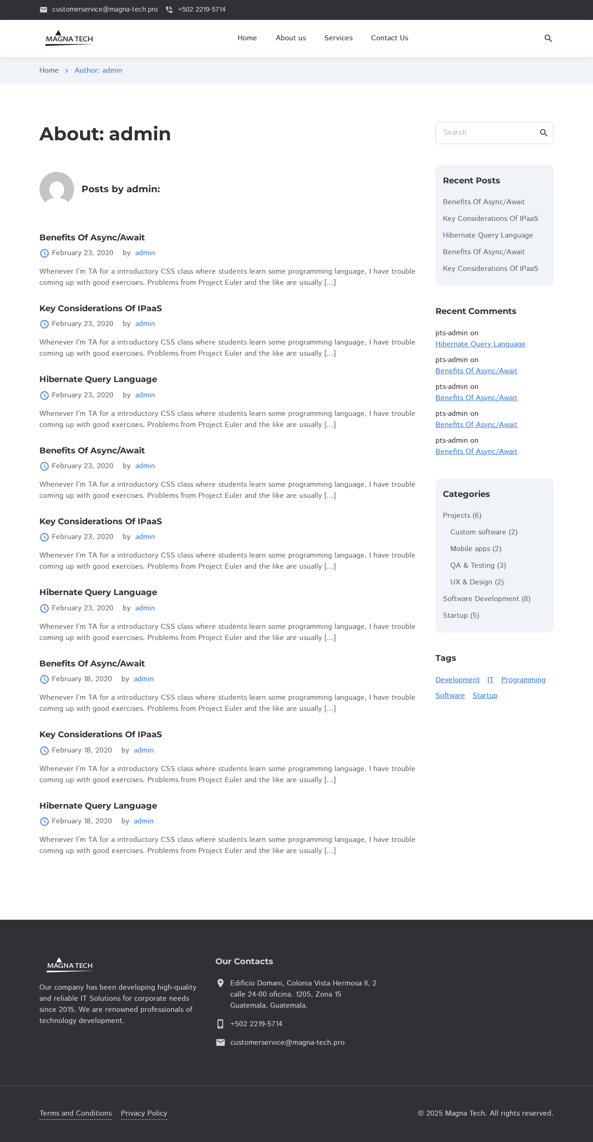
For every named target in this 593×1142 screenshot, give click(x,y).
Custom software (478, 532)
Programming (523, 680)
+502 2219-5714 (256, 1024)
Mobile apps (470, 549)
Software (450, 695)
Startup (455, 615)
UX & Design (471, 582)
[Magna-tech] (95, 965)
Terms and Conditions (75, 1113)
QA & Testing (472, 565)
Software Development (481, 599)
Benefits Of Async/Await (92, 237)
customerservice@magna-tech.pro (287, 1042)
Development (457, 680)
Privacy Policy (144, 1113)
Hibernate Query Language (98, 379)
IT (490, 680)
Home (49, 70)
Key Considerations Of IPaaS (100, 308)
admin (145, 253)
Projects (456, 515)
